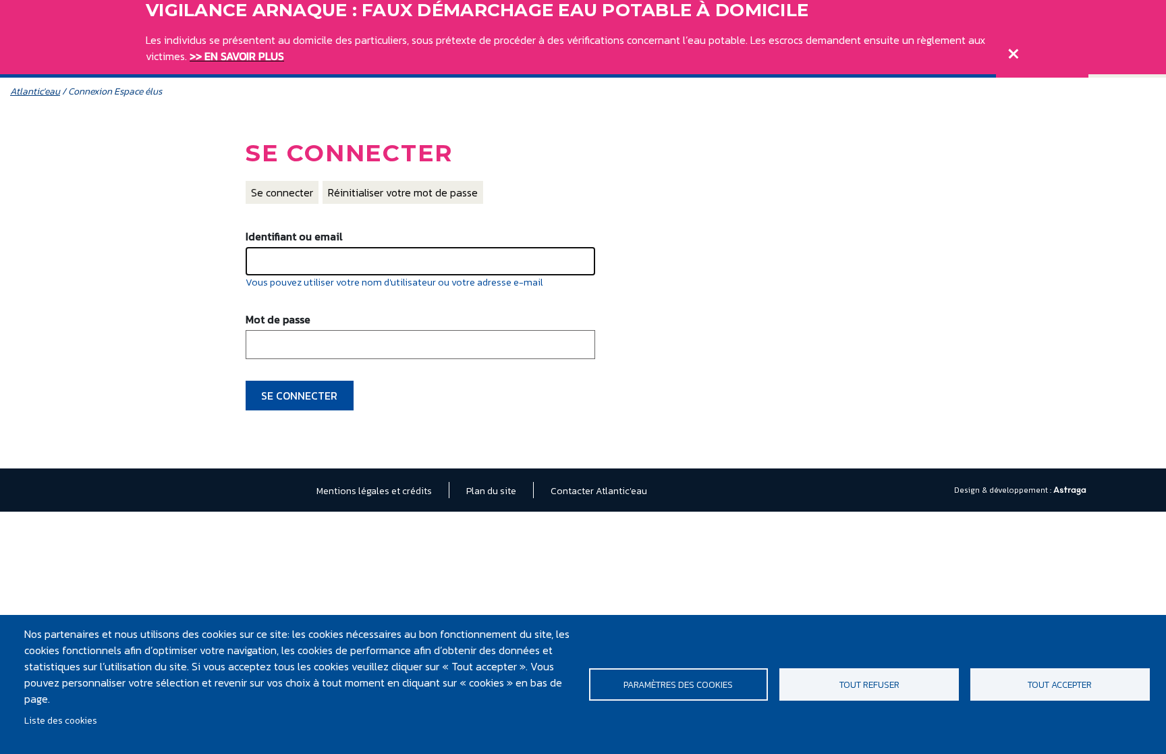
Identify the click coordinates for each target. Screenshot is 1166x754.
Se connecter (282, 192)
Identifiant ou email (294, 236)
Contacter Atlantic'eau (599, 491)
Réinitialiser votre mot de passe (403, 192)
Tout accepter (1060, 684)
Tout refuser (869, 684)
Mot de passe (278, 319)
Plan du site (491, 491)
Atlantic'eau (35, 91)
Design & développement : (1003, 490)
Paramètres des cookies (678, 684)
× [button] (1013, 50)
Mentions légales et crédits (374, 491)
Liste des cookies (60, 720)
